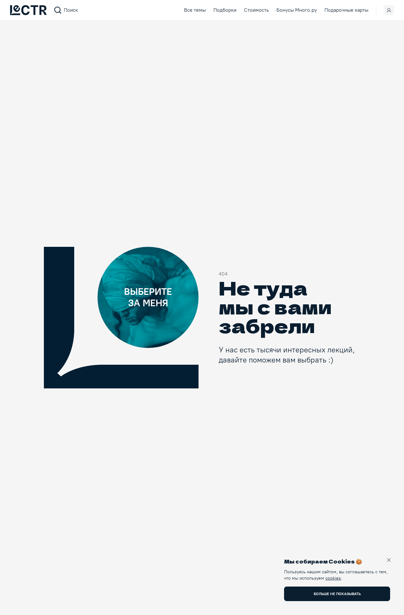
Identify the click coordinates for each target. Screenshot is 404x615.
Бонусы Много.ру (296, 10)
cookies (333, 578)
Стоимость (256, 10)
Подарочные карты (346, 10)
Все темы (195, 10)
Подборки (224, 10)
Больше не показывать (337, 594)
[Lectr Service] (28, 10)
